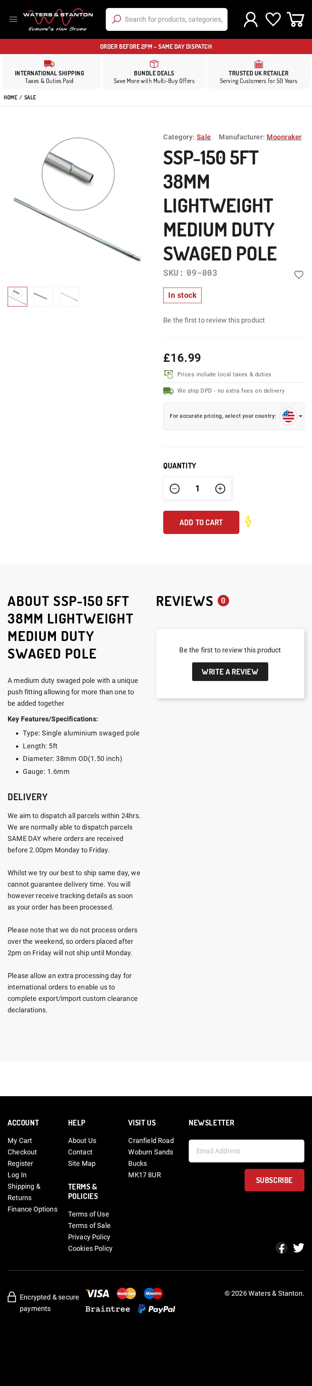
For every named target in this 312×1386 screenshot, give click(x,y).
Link (154, 72)
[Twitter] (298, 1247)
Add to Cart (201, 522)
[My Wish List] (273, 19)
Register (20, 1163)
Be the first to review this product (214, 320)
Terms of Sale (89, 1225)
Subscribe (274, 1180)
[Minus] (175, 488)
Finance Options (32, 1209)
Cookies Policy (90, 1248)
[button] (43, 297)
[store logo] (57, 19)
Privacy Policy (89, 1237)
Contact (80, 1152)
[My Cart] (295, 19)
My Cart (20, 1141)
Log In (17, 1175)
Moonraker (284, 137)
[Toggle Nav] (15, 19)
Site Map (82, 1163)
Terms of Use (88, 1214)
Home (10, 97)
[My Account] (250, 19)
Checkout (22, 1152)
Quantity (179, 465)
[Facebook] (281, 1247)
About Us (82, 1141)
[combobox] (167, 19)
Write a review (230, 671)
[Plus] (220, 488)
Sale (30, 97)
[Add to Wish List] (298, 274)
